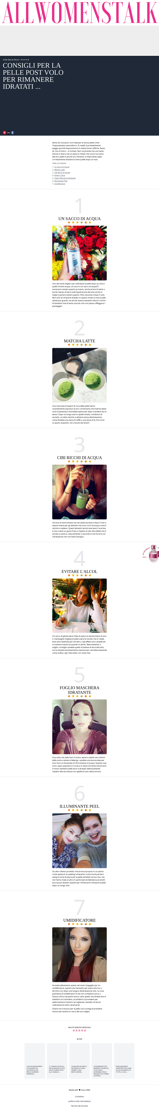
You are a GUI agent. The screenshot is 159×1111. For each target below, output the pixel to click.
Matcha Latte (59, 169)
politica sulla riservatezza (79, 1101)
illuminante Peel (60, 181)
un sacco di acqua (61, 167)
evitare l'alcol (59, 175)
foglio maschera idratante (65, 178)
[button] (4, 132)
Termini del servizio (79, 1106)
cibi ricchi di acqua (62, 172)
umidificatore (59, 184)
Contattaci (79, 1096)
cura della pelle (11, 60)
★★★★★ (24, 60)
